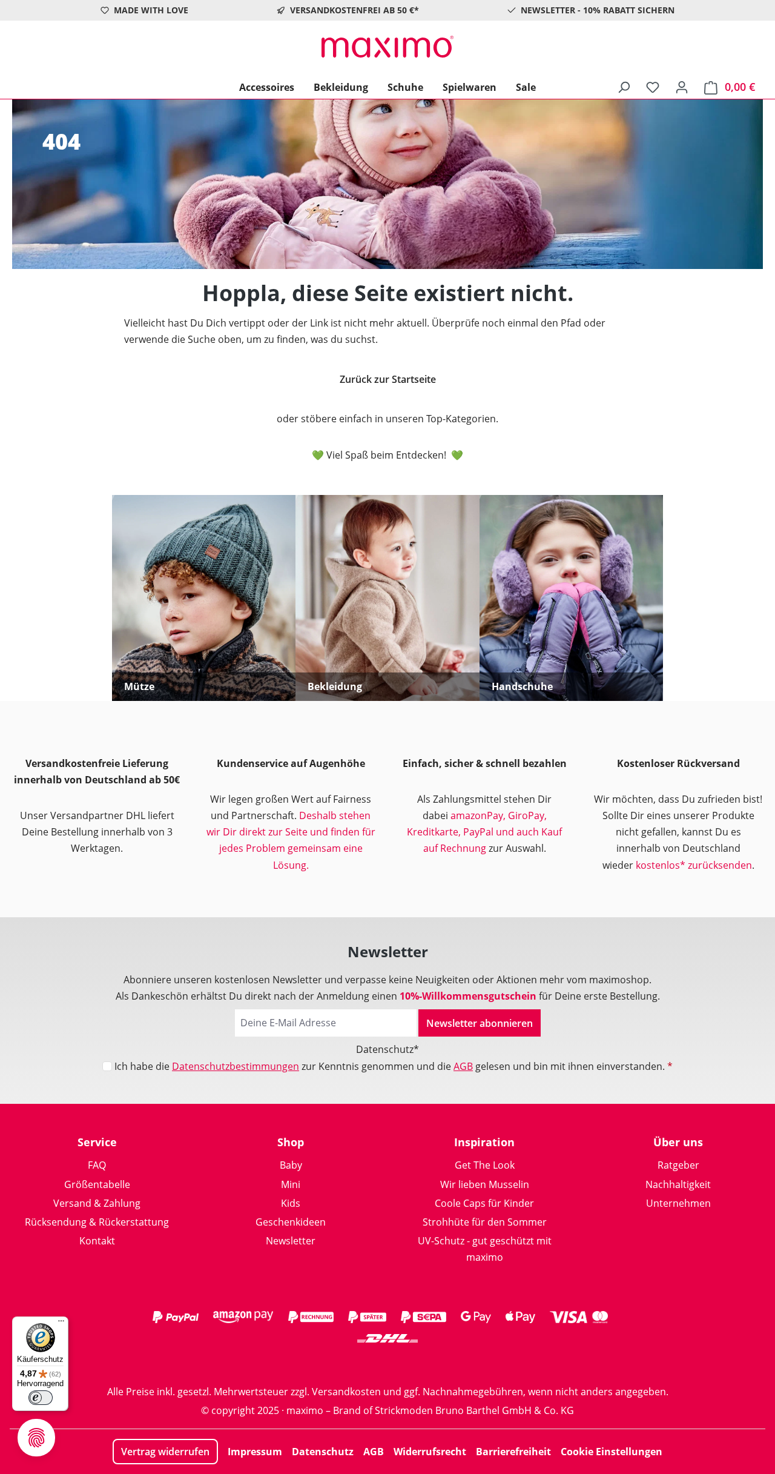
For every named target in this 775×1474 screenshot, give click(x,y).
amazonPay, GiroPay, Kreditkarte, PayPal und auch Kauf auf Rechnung (484, 832)
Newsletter (290, 1240)
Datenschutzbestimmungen (235, 1066)
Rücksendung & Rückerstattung (97, 1222)
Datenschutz (323, 1451)
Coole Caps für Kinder (484, 1203)
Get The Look (485, 1165)
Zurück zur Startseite (388, 379)
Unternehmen (678, 1203)
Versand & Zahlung (96, 1203)
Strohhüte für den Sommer (485, 1222)
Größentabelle (97, 1184)
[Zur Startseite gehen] (387, 47)
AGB (463, 1066)
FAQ (97, 1165)
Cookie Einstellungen (611, 1451)
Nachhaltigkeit (678, 1184)
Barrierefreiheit (513, 1451)
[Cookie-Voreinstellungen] (36, 1437)
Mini (290, 1184)
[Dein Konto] (681, 87)
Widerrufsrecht (430, 1451)
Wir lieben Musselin (484, 1184)
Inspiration (484, 1142)
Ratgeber (678, 1165)
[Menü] (61, 1323)
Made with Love (151, 10)
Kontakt (97, 1240)
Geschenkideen (291, 1222)
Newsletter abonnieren (479, 1023)
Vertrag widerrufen (165, 1451)
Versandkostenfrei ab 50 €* (354, 10)
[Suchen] (623, 87)
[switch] (40, 1397)
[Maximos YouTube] (436, 1362)
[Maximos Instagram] (339, 1362)
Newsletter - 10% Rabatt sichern (597, 10)
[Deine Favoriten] (652, 87)
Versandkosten (346, 1391)
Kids (290, 1203)
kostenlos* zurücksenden (694, 865)
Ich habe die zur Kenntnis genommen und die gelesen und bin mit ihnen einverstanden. (393, 1066)
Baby (291, 1165)
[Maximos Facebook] (387, 1362)
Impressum (255, 1451)
